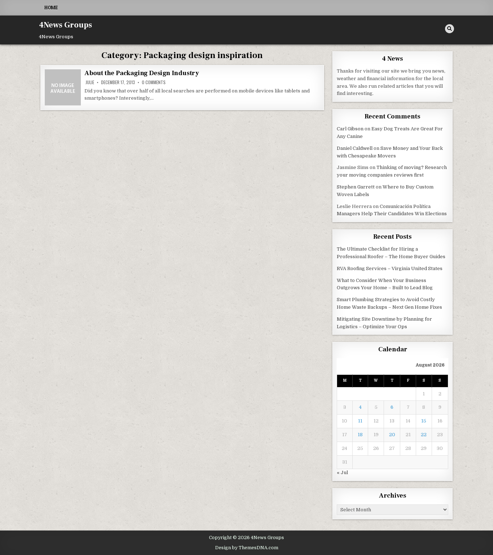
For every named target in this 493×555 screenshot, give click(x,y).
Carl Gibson (350, 128)
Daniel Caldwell (354, 148)
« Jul (342, 472)
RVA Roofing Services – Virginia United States (389, 268)
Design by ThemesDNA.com (246, 547)
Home (51, 7)
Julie (90, 82)
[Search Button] (449, 28)
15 (423, 421)
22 (424, 434)
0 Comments (154, 82)
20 (392, 434)
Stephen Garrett (356, 187)
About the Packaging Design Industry (141, 73)
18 (360, 434)
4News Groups (65, 25)
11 (360, 421)
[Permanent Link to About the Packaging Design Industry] (63, 87)
